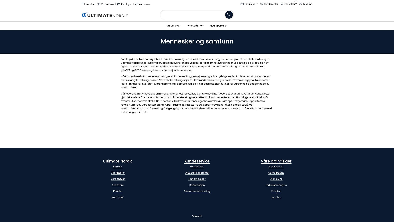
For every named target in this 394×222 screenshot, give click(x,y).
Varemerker (173, 25)
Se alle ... (276, 197)
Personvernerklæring (197, 191)
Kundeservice (197, 161)
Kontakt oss (108, 4)
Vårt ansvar (144, 4)
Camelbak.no (276, 173)
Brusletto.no (276, 166)
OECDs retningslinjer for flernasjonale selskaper (163, 70)
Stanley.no (276, 179)
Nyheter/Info (194, 25)
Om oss (117, 166)
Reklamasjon (197, 185)
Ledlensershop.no (276, 185)
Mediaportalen (218, 25)
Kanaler (90, 4)
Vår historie (118, 173)
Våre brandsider (276, 161)
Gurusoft (197, 216)
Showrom (118, 185)
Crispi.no (276, 191)
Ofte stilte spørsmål (197, 173)
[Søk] (229, 15)
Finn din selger (197, 179)
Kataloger (126, 4)
